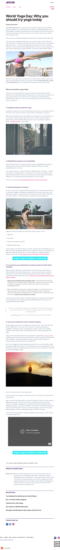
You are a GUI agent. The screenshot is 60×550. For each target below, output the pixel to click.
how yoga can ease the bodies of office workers (34, 254)
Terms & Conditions (4, 539)
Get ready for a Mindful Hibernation (17, 506)
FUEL (14, 7)
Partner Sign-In (30, 537)
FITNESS (8, 7)
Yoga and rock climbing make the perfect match (21, 280)
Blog (10, 537)
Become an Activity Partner (19, 537)
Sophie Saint (14, 24)
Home (1, 537)
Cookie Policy (10, 539)
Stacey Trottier (49, 335)
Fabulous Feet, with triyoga (14, 503)
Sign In (52, 2)
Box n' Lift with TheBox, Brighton (16, 499)
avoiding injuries (15, 121)
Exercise (25, 463)
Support (6, 537)
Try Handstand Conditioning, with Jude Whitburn (21, 496)
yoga (36, 463)
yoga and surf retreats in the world (25, 294)
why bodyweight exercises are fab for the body (32, 180)
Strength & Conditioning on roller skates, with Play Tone (23, 510)
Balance (31, 463)
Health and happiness (16, 463)
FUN (20, 7)
